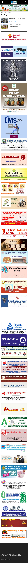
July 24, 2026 (12, 21)
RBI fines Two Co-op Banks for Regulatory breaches (16, 25)
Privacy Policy (4, 554)
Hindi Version (4, 555)
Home (2, 12)
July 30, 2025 (12, 28)
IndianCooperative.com (8, 558)
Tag (5, 12)
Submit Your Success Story (15, 554)
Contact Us (18, 553)
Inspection (10, 12)
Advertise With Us (10, 553)
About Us (3, 553)
